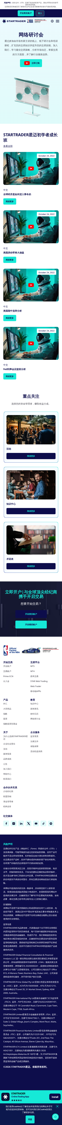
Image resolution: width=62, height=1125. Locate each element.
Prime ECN (8, 676)
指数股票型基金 (10, 724)
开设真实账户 (26, 13)
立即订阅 (36, 63)
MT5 (32, 666)
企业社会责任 (9, 744)
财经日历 (34, 714)
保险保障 (34, 746)
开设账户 (7, 666)
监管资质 (34, 736)
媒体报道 (7, 754)
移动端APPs (35, 691)
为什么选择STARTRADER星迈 (15, 737)
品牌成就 (7, 759)
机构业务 (7, 806)
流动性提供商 (36, 751)
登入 (40, 13)
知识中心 (34, 703)
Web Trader (35, 686)
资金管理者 (8, 801)
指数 (5, 714)
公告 (5, 764)
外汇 (5, 703)
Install (55, 1096)
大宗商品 (7, 708)
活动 (5, 749)
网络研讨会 (35, 718)
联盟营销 (7, 796)
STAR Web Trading (38, 681)
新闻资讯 (34, 708)
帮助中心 (7, 774)
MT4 (32, 671)
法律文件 (34, 741)
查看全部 (8, 146)
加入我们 (7, 769)
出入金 (6, 681)
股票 (5, 718)
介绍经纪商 (8, 791)
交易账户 (7, 671)
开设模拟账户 (31, 624)
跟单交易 (34, 676)
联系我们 (7, 779)
